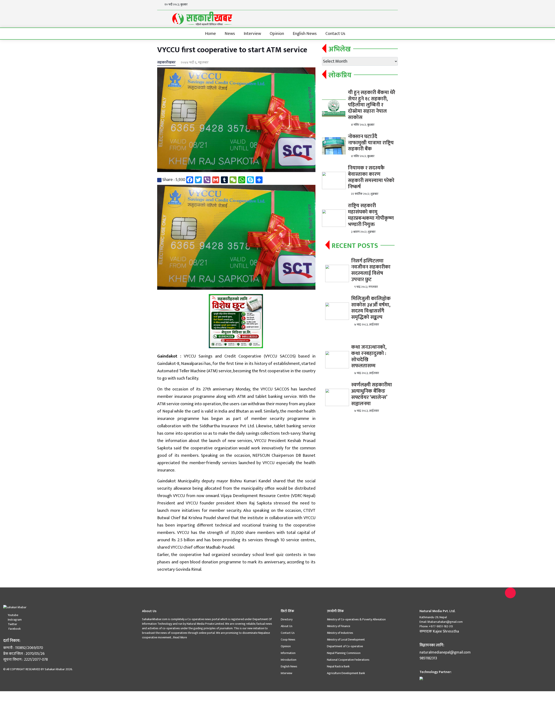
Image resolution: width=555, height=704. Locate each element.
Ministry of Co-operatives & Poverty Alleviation (356, 619)
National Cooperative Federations (348, 659)
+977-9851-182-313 (440, 626)
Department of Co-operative (345, 646)
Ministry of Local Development (346, 639)
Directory (286, 619)
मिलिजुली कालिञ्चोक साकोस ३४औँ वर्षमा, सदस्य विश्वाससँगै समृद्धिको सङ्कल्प (371, 308)
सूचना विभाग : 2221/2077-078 (25, 660)
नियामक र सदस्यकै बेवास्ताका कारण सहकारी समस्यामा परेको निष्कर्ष (371, 177)
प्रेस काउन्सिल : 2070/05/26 (24, 654)
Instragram (15, 619)
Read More (180, 637)
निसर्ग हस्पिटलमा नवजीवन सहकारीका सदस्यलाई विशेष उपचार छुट (370, 270)
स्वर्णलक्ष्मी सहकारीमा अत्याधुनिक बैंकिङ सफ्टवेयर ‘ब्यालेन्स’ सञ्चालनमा (371, 394)
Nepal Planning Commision (344, 652)
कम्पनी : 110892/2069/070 (23, 648)
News (230, 33)
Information (288, 652)
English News (305, 33)
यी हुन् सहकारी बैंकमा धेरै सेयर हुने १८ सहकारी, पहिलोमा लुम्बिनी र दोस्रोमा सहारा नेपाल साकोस (371, 105)
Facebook (14, 628)
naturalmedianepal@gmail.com (445, 652)
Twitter (12, 624)
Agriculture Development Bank (346, 673)
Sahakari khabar (55, 669)
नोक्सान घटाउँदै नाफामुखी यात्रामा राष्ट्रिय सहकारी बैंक (371, 142)
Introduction (288, 659)
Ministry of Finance (338, 626)
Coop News (288, 639)
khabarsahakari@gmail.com (445, 621)
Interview (252, 33)
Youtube (13, 615)
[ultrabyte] (421, 678)
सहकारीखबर (166, 62)
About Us (286, 626)
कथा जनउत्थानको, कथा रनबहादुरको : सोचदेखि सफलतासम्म (369, 356)
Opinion (277, 33)
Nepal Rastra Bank (338, 666)
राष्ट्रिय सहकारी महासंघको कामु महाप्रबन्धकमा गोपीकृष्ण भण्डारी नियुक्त (371, 215)
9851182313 (428, 658)
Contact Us (335, 33)
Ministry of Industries (340, 632)
